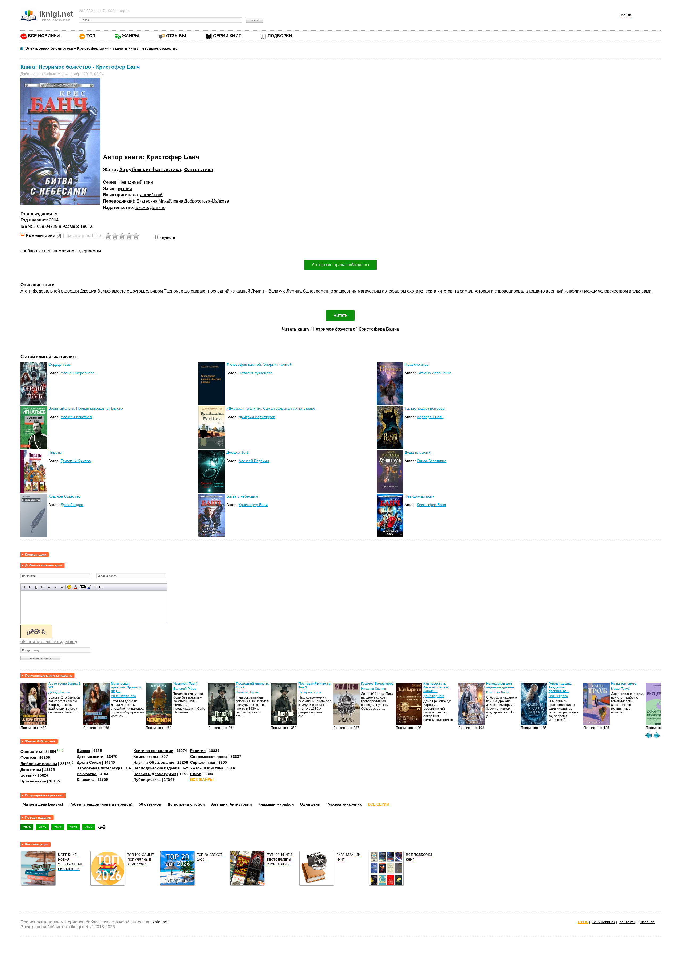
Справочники (202, 762)
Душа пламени (417, 452)
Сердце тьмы (60, 364)
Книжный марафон (276, 804)
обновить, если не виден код (48, 641)
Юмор (195, 774)
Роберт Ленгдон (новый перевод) (100, 804)
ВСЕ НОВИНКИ (44, 36)
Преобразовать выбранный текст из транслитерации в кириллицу (95, 587)
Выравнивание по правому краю (62, 587)
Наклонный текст (30, 587)
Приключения (33, 781)
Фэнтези (28, 757)
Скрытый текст (83, 587)
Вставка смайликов (69, 587)
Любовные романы (38, 764)
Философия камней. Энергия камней (259, 364)
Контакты (627, 922)
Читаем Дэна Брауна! (43, 804)
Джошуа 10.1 (237, 452)
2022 (88, 827)
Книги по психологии (153, 751)
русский (124, 188)
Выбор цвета (75, 587)
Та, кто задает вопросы (425, 408)
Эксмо (141, 207)
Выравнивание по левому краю (50, 587)
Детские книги (90, 756)
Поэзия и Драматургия (155, 774)
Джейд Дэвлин (59, 692)
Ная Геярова (558, 696)
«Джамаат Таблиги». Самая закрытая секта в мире (270, 408)
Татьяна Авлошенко (434, 373)
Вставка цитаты (89, 587)
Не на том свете (623, 683)
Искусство (87, 774)
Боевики (28, 775)
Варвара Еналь (430, 417)
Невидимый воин (136, 182)
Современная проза (208, 756)
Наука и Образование (154, 762)
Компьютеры (146, 756)
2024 (57, 827)
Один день (310, 804)
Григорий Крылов (76, 461)
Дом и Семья (89, 762)
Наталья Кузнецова (255, 373)
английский (151, 194)
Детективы (30, 769)
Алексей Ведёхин (254, 461)
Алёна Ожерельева (77, 373)
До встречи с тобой (186, 804)
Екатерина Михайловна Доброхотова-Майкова (182, 201)
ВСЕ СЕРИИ (378, 804)
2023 (73, 827)
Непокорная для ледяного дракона (500, 685)
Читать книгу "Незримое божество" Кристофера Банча (340, 329)
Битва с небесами (242, 496)
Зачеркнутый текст (42, 587)
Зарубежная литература (99, 768)
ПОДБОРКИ (280, 36)
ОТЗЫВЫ (176, 36)
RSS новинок (603, 922)
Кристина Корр (497, 692)
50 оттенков (150, 804)
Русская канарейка (344, 804)
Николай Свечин (373, 689)
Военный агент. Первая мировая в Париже (85, 408)
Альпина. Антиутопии (231, 804)
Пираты (55, 452)
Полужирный (24, 587)
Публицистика (147, 779)
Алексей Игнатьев (76, 417)
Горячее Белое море (377, 683)
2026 (27, 827)
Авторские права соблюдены (340, 264)
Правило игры (417, 364)
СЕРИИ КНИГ (227, 36)
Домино (157, 207)
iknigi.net (159, 922)
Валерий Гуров (184, 689)
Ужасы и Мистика (206, 768)
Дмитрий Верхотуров (257, 417)
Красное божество (64, 496)
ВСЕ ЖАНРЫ (202, 779)
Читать (340, 315)
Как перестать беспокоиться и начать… (435, 687)
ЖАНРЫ (130, 36)
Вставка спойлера (101, 587)
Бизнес (83, 751)
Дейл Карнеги (433, 696)
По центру (56, 587)
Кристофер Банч (173, 157)
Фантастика (198, 169)
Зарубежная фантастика (150, 169)
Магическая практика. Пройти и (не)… (126, 687)
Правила (647, 922)
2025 (42, 827)
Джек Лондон (72, 505)
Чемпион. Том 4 (185, 683)
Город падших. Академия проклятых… (560, 687)
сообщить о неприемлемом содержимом (60, 251)
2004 (54, 220)
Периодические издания (157, 768)
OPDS (583, 922)
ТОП (90, 36)
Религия (198, 751)
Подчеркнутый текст (36, 587)
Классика (85, 779)
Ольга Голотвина (431, 461)
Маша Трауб (620, 689)
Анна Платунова (123, 696)
